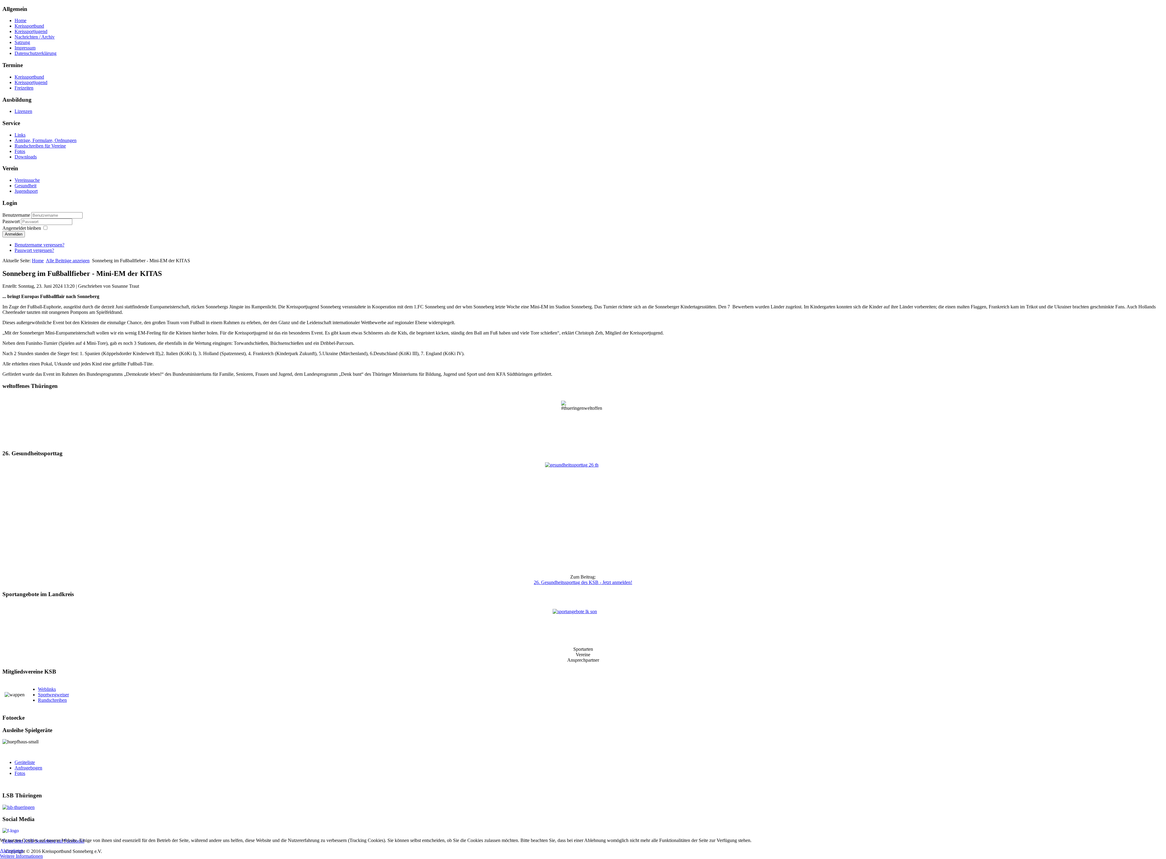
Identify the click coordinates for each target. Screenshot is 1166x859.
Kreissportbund (29, 26)
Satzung (22, 42)
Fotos (20, 151)
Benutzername (16, 215)
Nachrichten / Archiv (35, 36)
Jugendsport (26, 191)
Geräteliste (25, 762)
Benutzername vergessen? (39, 244)
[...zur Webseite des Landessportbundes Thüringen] (583, 807)
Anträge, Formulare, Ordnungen (46, 140)
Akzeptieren (11, 850)
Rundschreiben (52, 700)
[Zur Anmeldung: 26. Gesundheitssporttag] (583, 515)
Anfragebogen (28, 767)
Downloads (26, 156)
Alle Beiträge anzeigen (68, 260)
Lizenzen (23, 111)
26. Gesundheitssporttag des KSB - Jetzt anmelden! (583, 582)
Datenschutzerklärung (35, 53)
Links (20, 135)
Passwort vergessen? (34, 250)
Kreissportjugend (31, 31)
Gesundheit (25, 185)
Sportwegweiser (53, 694)
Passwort (11, 221)
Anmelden (13, 234)
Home (20, 20)
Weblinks (47, 689)
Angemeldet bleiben (21, 228)
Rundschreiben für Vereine (40, 145)
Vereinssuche (27, 180)
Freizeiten (24, 87)
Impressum (25, 47)
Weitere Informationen (21, 856)
